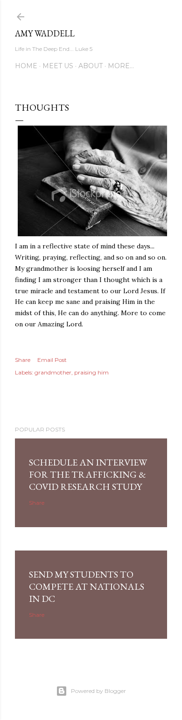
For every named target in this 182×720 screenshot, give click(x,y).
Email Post (52, 359)
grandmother (53, 372)
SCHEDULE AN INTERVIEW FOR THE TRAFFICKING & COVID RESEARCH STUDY (88, 474)
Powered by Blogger (98, 690)
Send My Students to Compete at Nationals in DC (86, 586)
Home (26, 66)
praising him (91, 372)
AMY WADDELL (45, 33)
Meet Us (57, 66)
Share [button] (22, 359)
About (90, 66)
